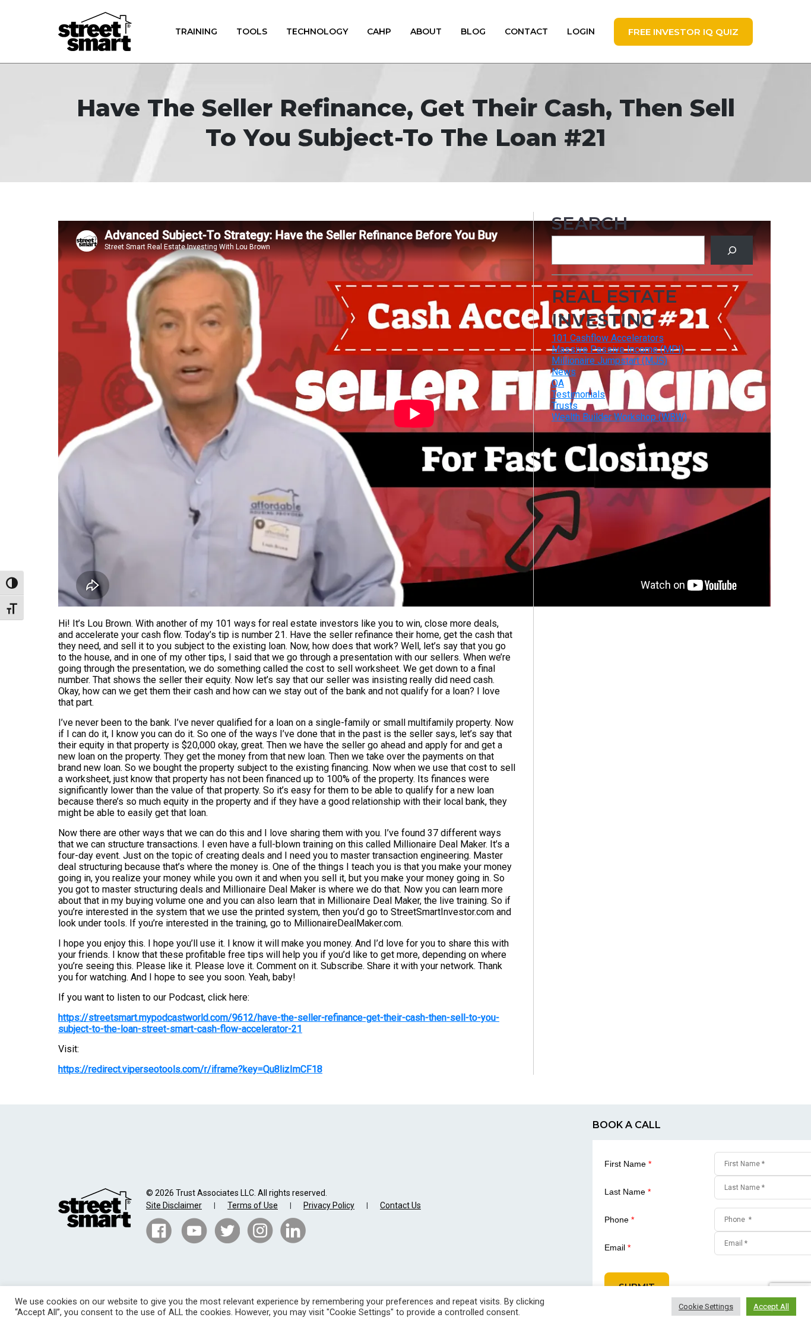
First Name (627, 1164)
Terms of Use (252, 1205)
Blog (473, 31)
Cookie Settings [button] (706, 1306)
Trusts (565, 405)
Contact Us (400, 1205)
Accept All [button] (771, 1306)
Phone (619, 1219)
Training (196, 31)
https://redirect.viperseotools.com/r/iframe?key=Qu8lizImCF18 (190, 1069)
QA (558, 383)
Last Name (627, 1191)
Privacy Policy (328, 1205)
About (426, 31)
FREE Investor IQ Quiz (683, 31)
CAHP (379, 31)
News (564, 371)
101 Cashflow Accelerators (608, 338)
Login (581, 31)
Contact (526, 31)
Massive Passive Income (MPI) (618, 349)
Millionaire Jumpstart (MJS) (609, 360)
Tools (251, 31)
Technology (317, 31)
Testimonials (578, 394)
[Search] (732, 250)
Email (617, 1247)
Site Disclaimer (174, 1205)
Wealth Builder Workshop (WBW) (619, 417)
